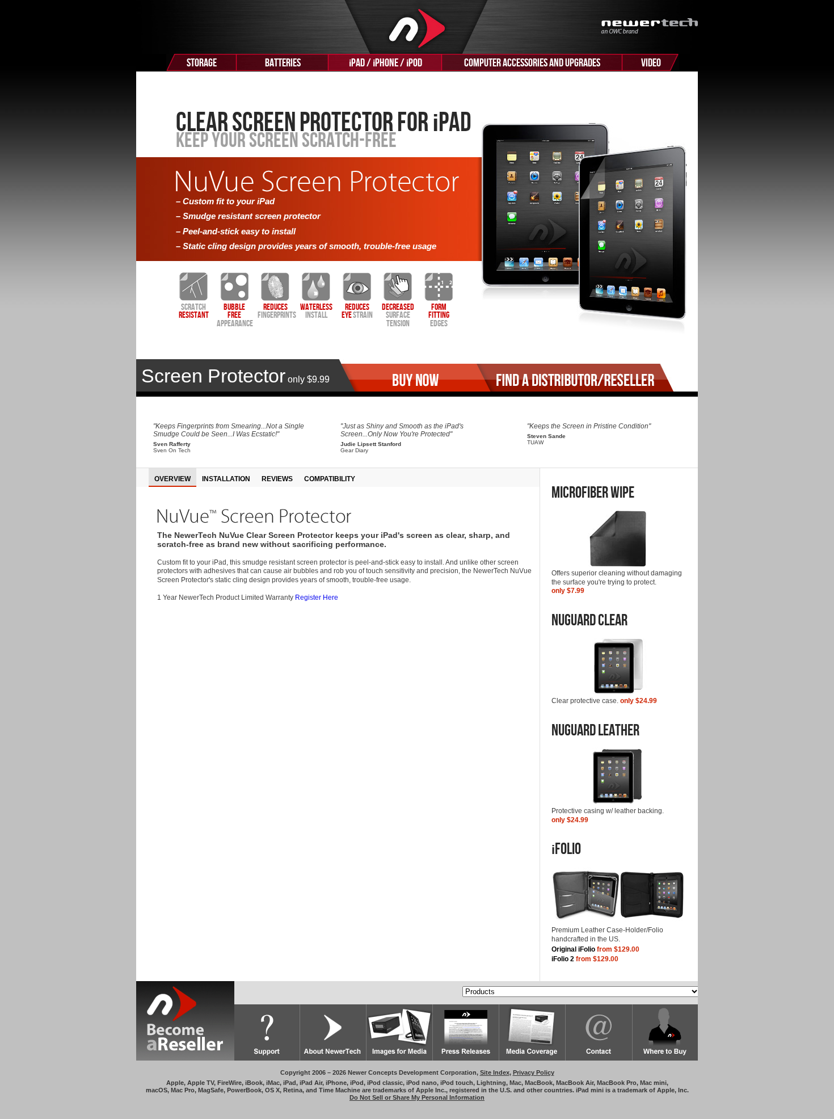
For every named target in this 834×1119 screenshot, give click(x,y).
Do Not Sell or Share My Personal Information (417, 1097)
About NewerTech (333, 1032)
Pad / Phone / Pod (385, 63)
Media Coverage (532, 1032)
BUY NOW (409, 378)
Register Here (316, 597)
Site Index (494, 1072)
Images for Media (400, 1032)
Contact (599, 1032)
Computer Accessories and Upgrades (532, 63)
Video (651, 63)
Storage (202, 63)
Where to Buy (665, 1032)
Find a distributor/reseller (574, 378)
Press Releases (466, 1032)
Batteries (283, 63)
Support (267, 1032)
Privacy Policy (533, 1072)
